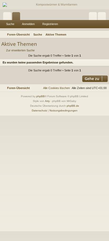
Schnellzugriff (8, 17)
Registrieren (50, 24)
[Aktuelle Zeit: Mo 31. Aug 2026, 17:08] (97, 34)
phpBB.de (73, 105)
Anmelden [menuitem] (94, 17)
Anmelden (28, 24)
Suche (10, 24)
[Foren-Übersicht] (54, 4)
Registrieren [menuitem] (103, 17)
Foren (17, 17)
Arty (47, 101)
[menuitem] (104, 34)
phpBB (40, 96)
